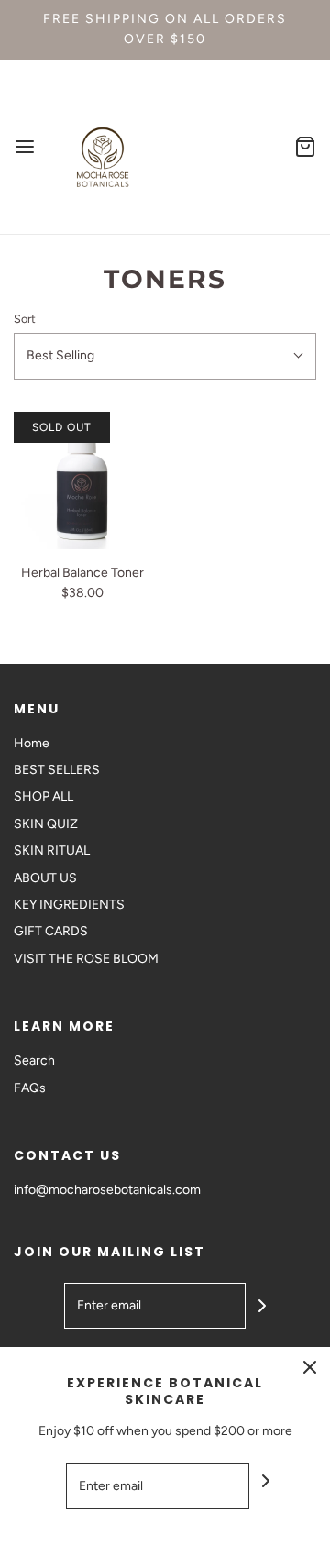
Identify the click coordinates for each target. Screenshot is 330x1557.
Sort (25, 319)
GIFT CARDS (51, 931)
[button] (165, 356)
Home (32, 743)
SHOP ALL (43, 796)
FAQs (30, 1088)
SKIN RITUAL (52, 850)
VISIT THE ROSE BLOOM (86, 958)
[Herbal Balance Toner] (82, 480)
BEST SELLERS (57, 770)
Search (34, 1060)
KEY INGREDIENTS (69, 904)
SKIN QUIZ (46, 824)
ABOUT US (45, 878)
